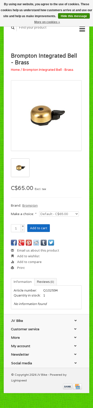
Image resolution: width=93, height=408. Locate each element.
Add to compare (29, 262)
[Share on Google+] (21, 243)
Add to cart (38, 228)
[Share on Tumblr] (44, 243)
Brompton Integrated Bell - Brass (48, 70)
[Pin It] (29, 243)
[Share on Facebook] (14, 243)
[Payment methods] (68, 386)
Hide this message (74, 16)
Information (23, 282)
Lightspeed (19, 380)
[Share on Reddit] (36, 243)
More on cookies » (47, 22)
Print (20, 268)
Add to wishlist (27, 256)
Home (15, 70)
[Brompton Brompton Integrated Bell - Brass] (46, 115)
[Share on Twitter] (51, 243)
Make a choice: (23, 214)
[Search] (13, 27)
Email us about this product (37, 250)
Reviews (45, 282)
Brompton (30, 205)
